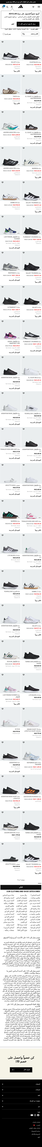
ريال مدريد (23, 895)
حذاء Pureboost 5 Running (32, 237)
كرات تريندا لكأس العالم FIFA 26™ (21, 925)
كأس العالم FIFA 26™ (21, 919)
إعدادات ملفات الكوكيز (34, 1128)
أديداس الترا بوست (8, 917)
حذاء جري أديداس (8, 895)
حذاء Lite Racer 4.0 (14, 555)
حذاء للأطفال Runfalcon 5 (33, 413)
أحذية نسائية (10, 925)
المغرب (38, 1125)
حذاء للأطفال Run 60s (13, 661)
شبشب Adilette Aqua (12, 485)
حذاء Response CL (14, 273)
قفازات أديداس (35, 919)
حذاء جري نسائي (8, 922)
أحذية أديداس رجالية (8, 914)
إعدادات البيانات (36, 1122)
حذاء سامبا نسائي (34, 900)
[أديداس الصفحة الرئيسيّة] (21, 6)
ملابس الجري (9, 906)
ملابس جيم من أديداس (34, 925)
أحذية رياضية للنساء (8, 898)
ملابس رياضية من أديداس (34, 914)
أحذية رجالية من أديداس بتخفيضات (21, 903)
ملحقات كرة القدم (21, 927)
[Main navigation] (39, 7)
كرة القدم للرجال (21, 911)
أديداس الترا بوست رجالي (8, 911)
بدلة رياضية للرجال (34, 909)
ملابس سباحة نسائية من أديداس (34, 898)
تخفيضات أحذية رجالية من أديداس (21, 914)
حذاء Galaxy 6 (15, 62)
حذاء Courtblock (35, 62)
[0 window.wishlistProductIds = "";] (33, 7)
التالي (21, 887)
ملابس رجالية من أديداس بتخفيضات (21, 909)
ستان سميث (36, 906)
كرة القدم (24, 922)
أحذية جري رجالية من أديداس (8, 900)
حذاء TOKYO (16, 96)
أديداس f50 (23, 917)
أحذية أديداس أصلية (34, 895)
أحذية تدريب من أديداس (34, 903)
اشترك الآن (27, 1069)
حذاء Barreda (36, 168)
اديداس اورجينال (34, 911)
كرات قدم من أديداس (34, 930)
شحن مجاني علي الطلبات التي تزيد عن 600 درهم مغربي (21, 2)
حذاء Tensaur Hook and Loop (10, 449)
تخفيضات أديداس (21, 898)
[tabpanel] (21, 464)
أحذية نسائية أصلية (34, 922)
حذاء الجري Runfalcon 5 (12, 591)
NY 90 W (17, 729)
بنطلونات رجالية (9, 903)
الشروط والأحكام (36, 1134)
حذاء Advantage (14, 762)
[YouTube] (32, 1115)
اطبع (39, 1137)
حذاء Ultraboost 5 (14, 307)
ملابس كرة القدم (21, 906)
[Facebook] (38, 1115)
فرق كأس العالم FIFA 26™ (21, 930)
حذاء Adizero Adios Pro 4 (11, 132)
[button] (32, 42)
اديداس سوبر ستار (34, 917)
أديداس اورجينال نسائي (34, 927)
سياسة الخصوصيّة (35, 1131)
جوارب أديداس (9, 909)
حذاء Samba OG (15, 202)
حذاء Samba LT (36, 591)
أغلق (12, 24)
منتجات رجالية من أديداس (8, 930)
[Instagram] (35, 1115)
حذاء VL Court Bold (34, 377)
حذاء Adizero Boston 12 (12, 832)
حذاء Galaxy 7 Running (33, 202)
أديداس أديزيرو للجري (8, 927)
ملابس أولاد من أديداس (8, 919)
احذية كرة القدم (22, 900)
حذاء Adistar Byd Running (32, 796)
